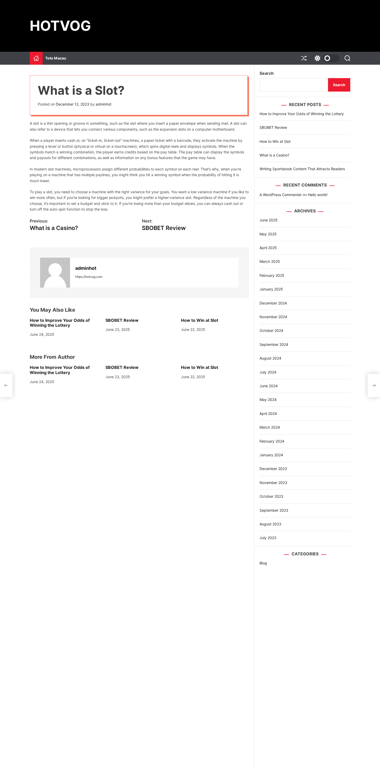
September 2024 (274, 344)
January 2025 (271, 289)
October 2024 (271, 330)
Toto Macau (55, 58)
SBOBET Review (122, 320)
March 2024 (270, 427)
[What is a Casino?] (6, 385)
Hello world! (318, 194)
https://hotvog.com (88, 277)
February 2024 (272, 441)
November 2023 (273, 482)
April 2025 (268, 247)
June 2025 (269, 220)
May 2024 (268, 399)
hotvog (60, 26)
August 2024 (270, 358)
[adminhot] (55, 273)
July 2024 (268, 372)
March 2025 (270, 261)
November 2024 (273, 317)
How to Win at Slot (199, 320)
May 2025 (268, 234)
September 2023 (274, 510)
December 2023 (273, 468)
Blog (263, 563)
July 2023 (268, 537)
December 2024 (273, 303)
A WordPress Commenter (281, 194)
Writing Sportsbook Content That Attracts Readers (302, 169)
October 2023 (271, 496)
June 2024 (269, 386)
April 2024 (268, 413)
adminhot (103, 104)
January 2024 (271, 455)
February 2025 (272, 275)
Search (267, 73)
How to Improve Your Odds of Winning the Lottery (60, 323)
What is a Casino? (274, 155)
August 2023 (270, 524)
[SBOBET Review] (374, 385)
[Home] (36, 58)
